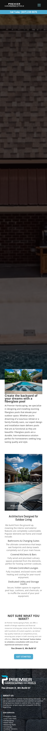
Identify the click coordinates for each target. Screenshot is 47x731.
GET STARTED (23, 656)
